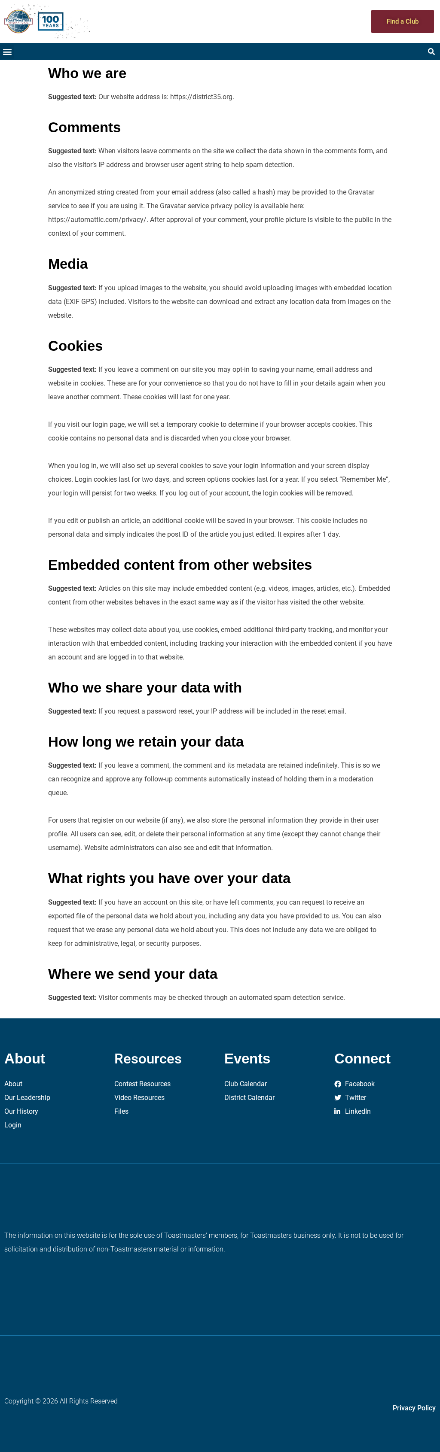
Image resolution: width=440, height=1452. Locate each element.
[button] (7, 52)
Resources (148, 1058)
